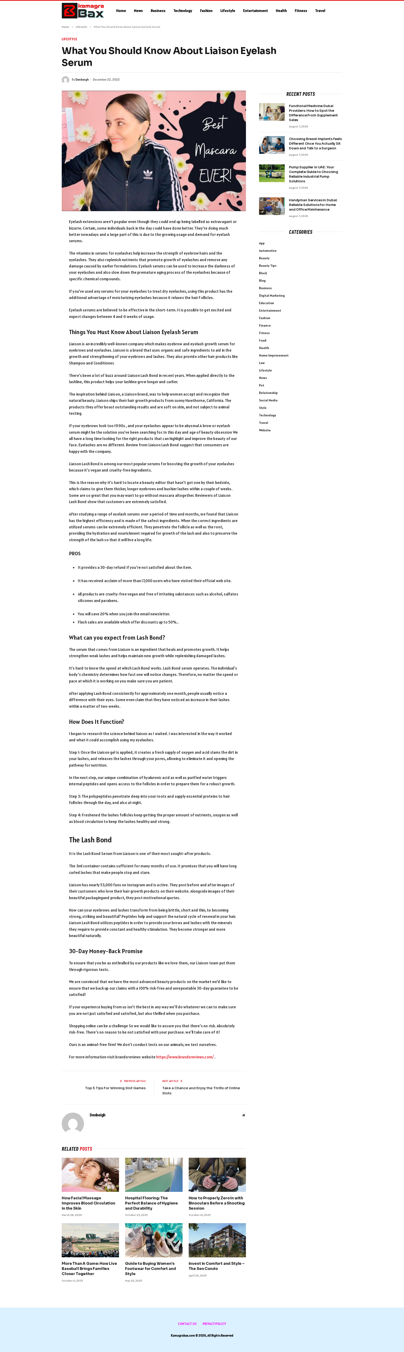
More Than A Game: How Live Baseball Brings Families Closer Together (89, 1268)
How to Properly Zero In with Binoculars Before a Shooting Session (217, 1203)
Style (263, 408)
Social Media (268, 400)
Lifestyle (227, 10)
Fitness (301, 10)
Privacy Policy (214, 1324)
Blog (262, 280)
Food (262, 340)
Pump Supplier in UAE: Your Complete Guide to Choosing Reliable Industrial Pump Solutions (313, 174)
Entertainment (255, 10)
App (262, 243)
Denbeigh (82, 80)
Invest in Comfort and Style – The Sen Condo (217, 1266)
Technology (182, 10)
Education (266, 303)
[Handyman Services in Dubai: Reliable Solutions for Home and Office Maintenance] (272, 206)
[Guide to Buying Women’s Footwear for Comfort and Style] (153, 1240)
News (138, 10)
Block (263, 273)
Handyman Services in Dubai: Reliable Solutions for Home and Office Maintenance (313, 205)
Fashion (206, 10)
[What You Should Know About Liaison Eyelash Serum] (154, 151)
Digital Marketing (272, 295)
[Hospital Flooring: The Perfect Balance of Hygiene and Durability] (153, 1175)
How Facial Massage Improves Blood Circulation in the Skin (88, 1203)
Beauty (264, 258)
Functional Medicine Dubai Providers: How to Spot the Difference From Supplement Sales (313, 113)
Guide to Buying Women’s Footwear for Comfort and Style (150, 1268)
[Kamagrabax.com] (83, 10)
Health (281, 10)
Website (265, 430)
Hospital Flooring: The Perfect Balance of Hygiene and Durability (151, 1203)
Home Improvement (274, 355)
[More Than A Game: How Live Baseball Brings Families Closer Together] (90, 1240)
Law (262, 363)
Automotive (268, 251)
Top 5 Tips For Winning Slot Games (115, 1088)
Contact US (187, 1324)
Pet (261, 385)
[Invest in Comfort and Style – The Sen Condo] (217, 1240)
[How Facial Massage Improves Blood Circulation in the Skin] (90, 1175)
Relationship (268, 393)
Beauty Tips (267, 265)
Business (158, 10)
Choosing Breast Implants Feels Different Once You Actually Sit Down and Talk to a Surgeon (315, 143)
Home (121, 10)
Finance (265, 325)
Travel (320, 10)
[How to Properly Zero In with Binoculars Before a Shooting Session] (217, 1175)
